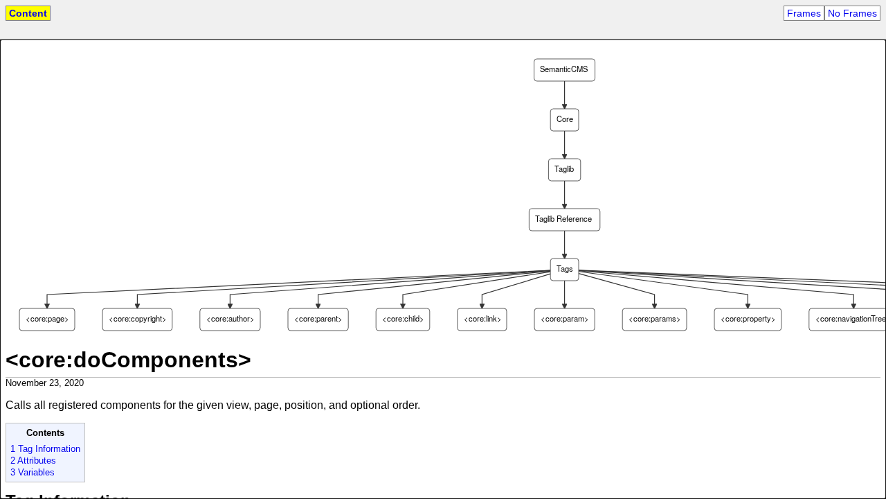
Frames (804, 13)
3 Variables (32, 472)
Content (28, 13)
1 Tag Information (45, 449)
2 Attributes (33, 460)
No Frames (852, 13)
